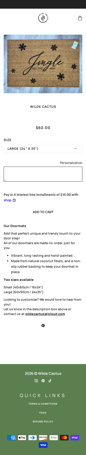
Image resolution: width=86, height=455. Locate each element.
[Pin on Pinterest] (43, 325)
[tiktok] (50, 380)
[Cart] (80, 18)
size (7, 140)
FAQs (43, 412)
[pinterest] (43, 380)
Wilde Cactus (43, 106)
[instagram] (36, 380)
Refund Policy (43, 421)
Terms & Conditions (43, 403)
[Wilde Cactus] (43, 18)
